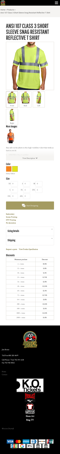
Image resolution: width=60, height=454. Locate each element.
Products (10, 10)
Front (12, 106)
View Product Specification (28, 249)
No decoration (11, 223)
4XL (21, 196)
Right (12, 123)
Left (38, 106)
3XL (9, 196)
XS (10, 184)
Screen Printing (11, 217)
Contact (4, 374)
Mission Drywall (8, 428)
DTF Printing (11, 220)
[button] (30, 385)
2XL (33, 190)
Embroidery (10, 214)
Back (25, 106)
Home (2, 10)
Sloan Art (30, 416)
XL (22, 190)
